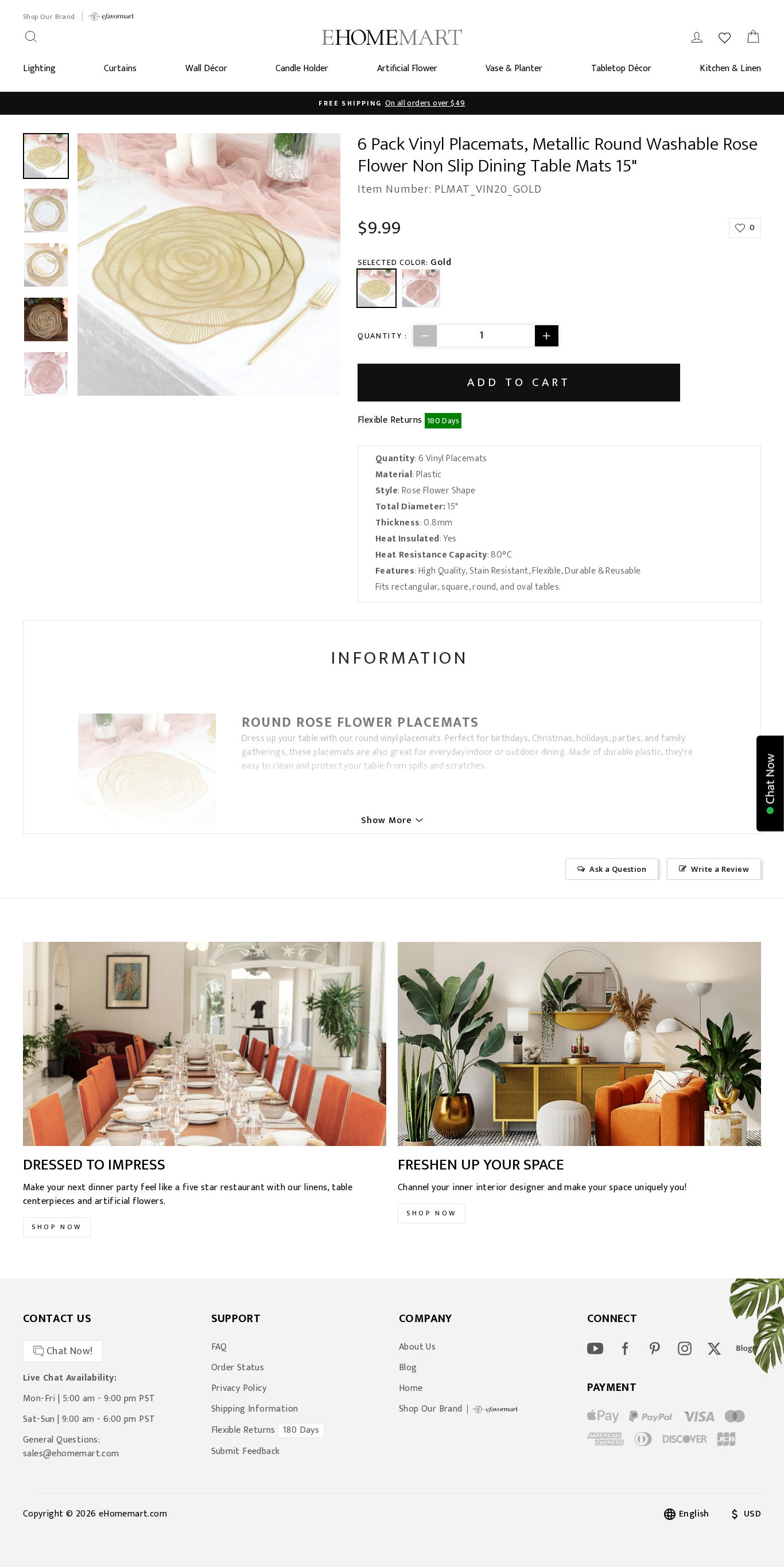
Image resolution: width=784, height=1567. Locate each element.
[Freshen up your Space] (579, 1044)
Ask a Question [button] (617, 869)
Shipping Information (254, 1409)
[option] (392, 103)
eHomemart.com (133, 1514)
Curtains (120, 68)
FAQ (219, 1347)
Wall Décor (206, 68)
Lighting (39, 68)
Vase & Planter (514, 68)
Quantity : (382, 336)
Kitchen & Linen (730, 68)
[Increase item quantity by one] (546, 335)
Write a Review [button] (720, 869)
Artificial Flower (407, 68)
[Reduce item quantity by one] (425, 335)
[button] (770, 784)
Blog (408, 1368)
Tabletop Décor (621, 68)
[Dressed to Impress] (204, 1044)
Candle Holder (301, 68)
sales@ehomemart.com (71, 1453)
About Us (417, 1347)
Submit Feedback (245, 1452)
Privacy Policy (239, 1389)
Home (411, 1389)
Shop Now (57, 1227)
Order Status (238, 1368)
